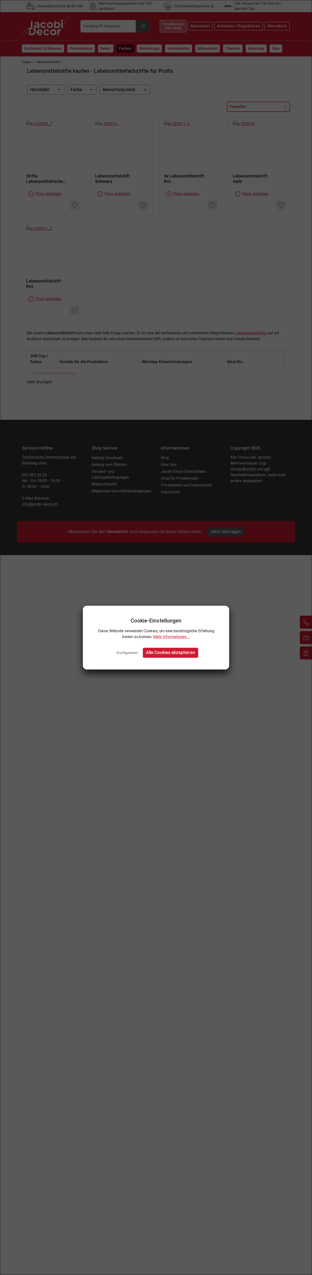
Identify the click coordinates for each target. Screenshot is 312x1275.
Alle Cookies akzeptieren (170, 652)
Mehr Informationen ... (171, 637)
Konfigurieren (127, 653)
